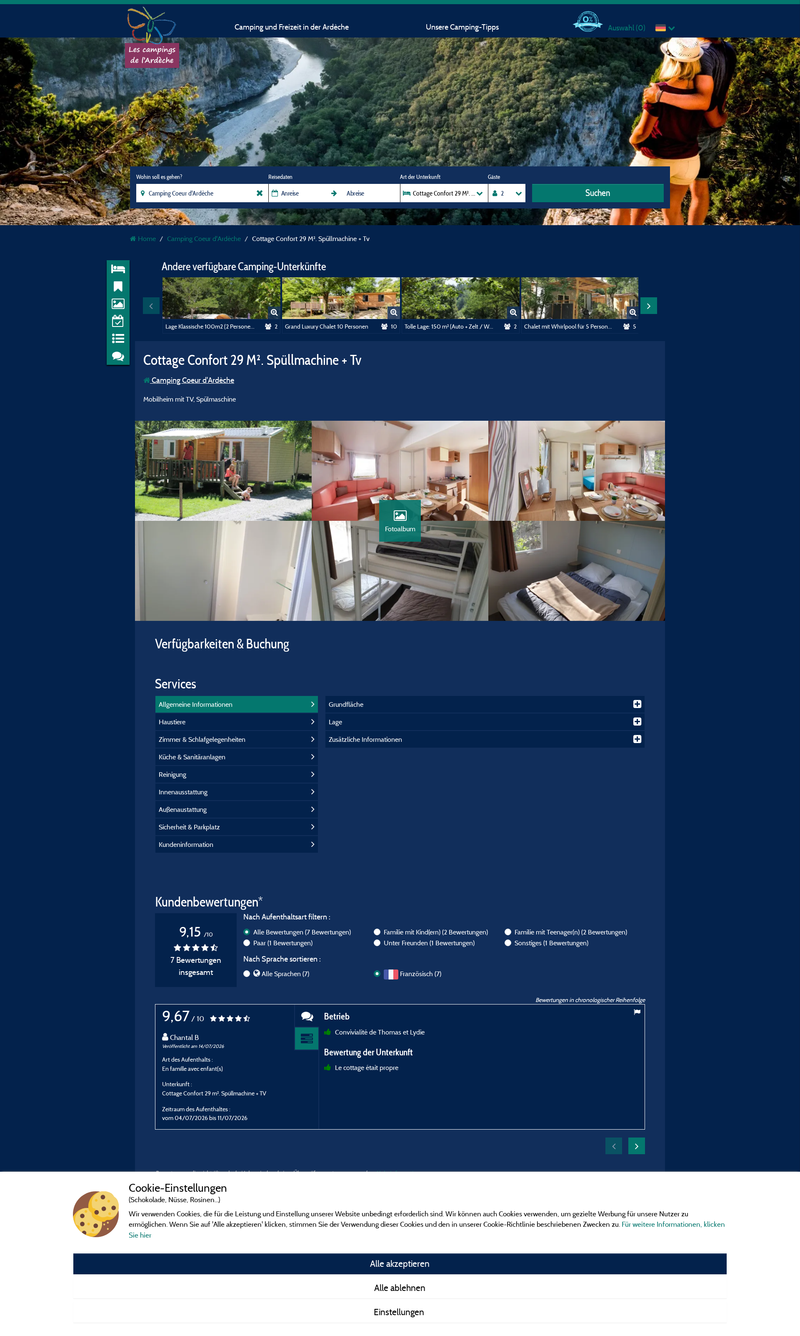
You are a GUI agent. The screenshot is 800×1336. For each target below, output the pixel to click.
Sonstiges (551, 943)
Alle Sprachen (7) (285, 973)
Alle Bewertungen (302, 932)
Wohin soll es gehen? (159, 177)
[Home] (152, 23)
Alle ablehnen (399, 1287)
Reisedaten (280, 177)
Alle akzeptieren (400, 1263)
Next (648, 305)
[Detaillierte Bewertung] (306, 1038)
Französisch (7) (420, 973)
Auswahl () (626, 28)
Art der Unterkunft (420, 177)
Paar (282, 943)
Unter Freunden (429, 943)
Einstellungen (400, 1311)
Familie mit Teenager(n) (571, 932)
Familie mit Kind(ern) (436, 932)
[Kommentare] (306, 1016)
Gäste (494, 177)
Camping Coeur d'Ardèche (192, 380)
